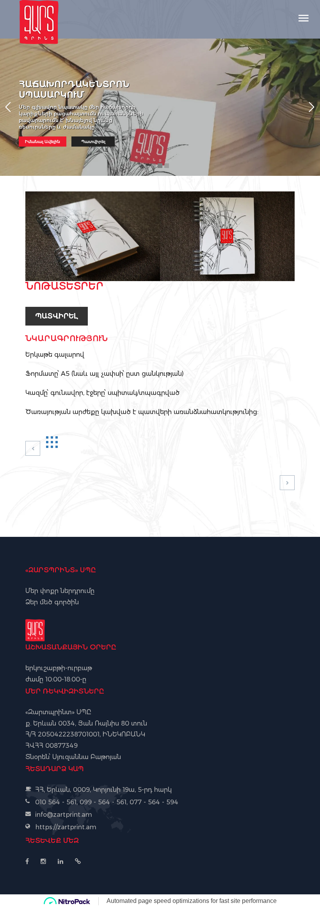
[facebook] (30, 861)
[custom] (78, 861)
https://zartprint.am (65, 827)
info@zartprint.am (63, 814)
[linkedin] (60, 861)
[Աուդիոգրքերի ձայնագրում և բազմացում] (287, 483)
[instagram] (43, 861)
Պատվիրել (56, 316)
